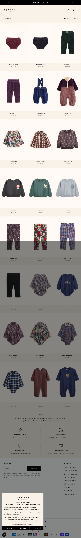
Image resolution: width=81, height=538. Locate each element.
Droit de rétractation (71, 474)
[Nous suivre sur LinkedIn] (46, 526)
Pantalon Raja (68, 64)
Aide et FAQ (68, 491)
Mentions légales (69, 477)
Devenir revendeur (70, 481)
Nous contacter (69, 494)
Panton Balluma (40, 113)
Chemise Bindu (40, 161)
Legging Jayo (13, 258)
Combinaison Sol (67, 404)
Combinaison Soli (40, 404)
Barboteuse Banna (40, 307)
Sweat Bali (13, 210)
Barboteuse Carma (67, 307)
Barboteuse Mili (13, 355)
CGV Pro (67, 487)
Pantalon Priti (67, 258)
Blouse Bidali (13, 161)
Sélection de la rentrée (40, 2)
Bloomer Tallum (13, 64)
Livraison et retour (70, 467)
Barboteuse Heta (13, 404)
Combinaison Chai (68, 113)
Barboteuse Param (67, 355)
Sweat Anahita (68, 161)
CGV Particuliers (69, 484)
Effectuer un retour (70, 471)
